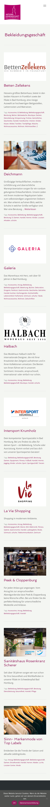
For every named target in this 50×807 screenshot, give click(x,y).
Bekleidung (23, 112)
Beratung (7, 115)
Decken (39, 115)
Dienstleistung (9, 691)
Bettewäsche (22, 115)
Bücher (31, 287)
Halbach (10, 346)
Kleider (35, 762)
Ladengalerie (32, 530)
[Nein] (47, 798)
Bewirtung (24, 287)
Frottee (28, 118)
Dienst (22, 527)
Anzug (20, 285)
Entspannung (20, 118)
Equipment (14, 460)
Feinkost (14, 290)
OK (14, 803)
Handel (15, 121)
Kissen (6, 123)
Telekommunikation (25, 532)
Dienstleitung (9, 118)
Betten (14, 115)
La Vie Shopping (17, 511)
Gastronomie (23, 290)
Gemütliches (37, 118)
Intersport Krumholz (20, 431)
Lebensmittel (9, 296)
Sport (24, 463)
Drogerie (7, 290)
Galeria (10, 268)
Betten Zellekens (17, 85)
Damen (16, 217)
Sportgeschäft (32, 463)
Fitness (22, 460)
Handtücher (23, 121)
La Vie (41, 762)
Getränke (41, 290)
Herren (29, 217)
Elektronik (33, 527)
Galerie (6, 530)
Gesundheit (20, 691)
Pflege (33, 691)
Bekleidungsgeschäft (36, 112)
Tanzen (41, 463)
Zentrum (37, 532)
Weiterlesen (30, 209)
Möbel (11, 123)
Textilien (18, 123)
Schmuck (27, 296)
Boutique (31, 115)
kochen (13, 293)
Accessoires (12, 112)
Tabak (40, 296)
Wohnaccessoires (10, 126)
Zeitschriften (30, 298)
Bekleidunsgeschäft (37, 760)
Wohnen (21, 126)
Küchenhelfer (33, 293)
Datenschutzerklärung (29, 803)
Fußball (28, 460)
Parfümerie (19, 296)
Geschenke (8, 121)
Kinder (38, 121)
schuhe (14, 220)
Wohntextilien (30, 126)
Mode (39, 530)
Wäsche (35, 123)
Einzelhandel (15, 762)
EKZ (27, 527)
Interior (32, 121)
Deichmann (13, 174)
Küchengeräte (22, 293)
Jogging (6, 463)
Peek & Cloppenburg (20, 580)
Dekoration (39, 287)
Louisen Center (9, 765)
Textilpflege (26, 123)
